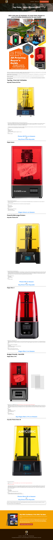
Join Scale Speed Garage (44, 1)
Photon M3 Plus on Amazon (26, 136)
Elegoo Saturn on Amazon (26, 212)
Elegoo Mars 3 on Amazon (26, 351)
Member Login (37, 1)
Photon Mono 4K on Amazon (26, 496)
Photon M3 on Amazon (26, 282)
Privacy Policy (39, 537)
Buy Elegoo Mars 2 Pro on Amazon (26, 417)
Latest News (32, 1)
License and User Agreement (33, 537)
